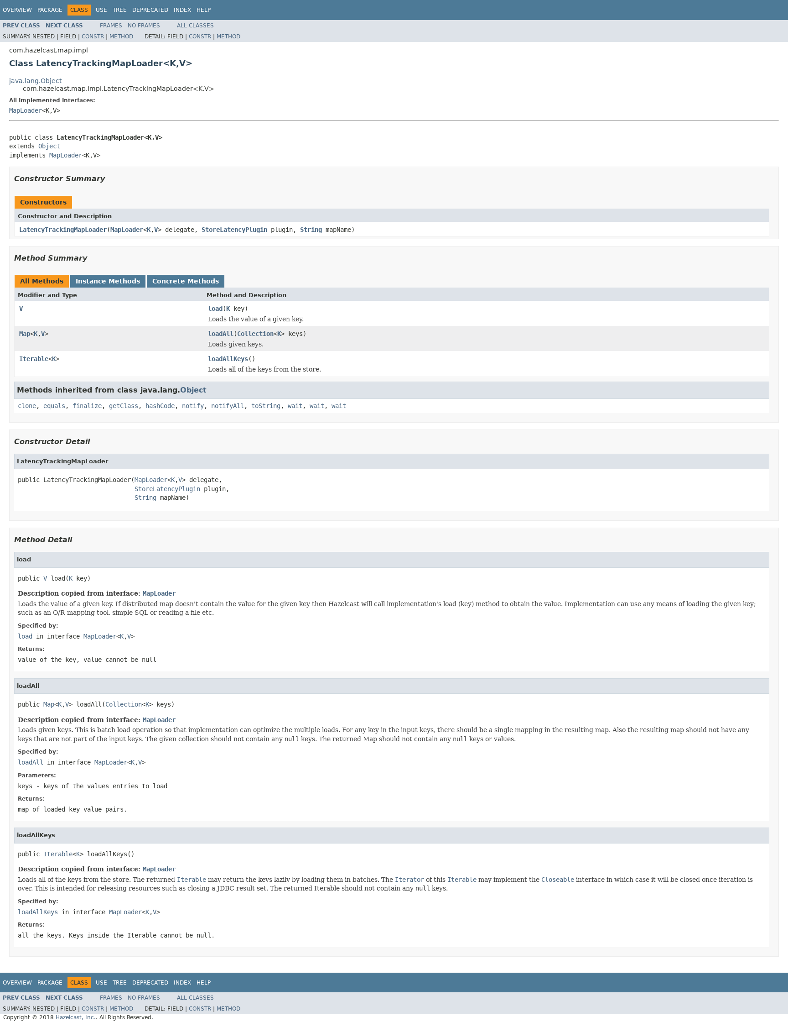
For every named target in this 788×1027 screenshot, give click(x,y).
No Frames (144, 25)
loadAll (220, 333)
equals (54, 405)
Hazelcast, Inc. (76, 1017)
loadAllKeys (228, 358)
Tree (120, 10)
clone (27, 405)
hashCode (160, 405)
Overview (17, 10)
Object (49, 146)
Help (204, 10)
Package (49, 10)
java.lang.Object (35, 80)
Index (182, 10)
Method (121, 36)
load (215, 308)
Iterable (33, 358)
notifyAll (227, 405)
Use (101, 10)
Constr (93, 36)
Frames (111, 25)
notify (193, 405)
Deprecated (150, 10)
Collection (255, 333)
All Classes (195, 25)
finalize (87, 405)
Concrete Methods (185, 281)
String (311, 229)
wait (295, 405)
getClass (123, 405)
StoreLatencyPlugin (234, 229)
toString (265, 405)
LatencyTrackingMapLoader (63, 229)
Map (24, 333)
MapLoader (25, 110)
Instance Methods (108, 281)
